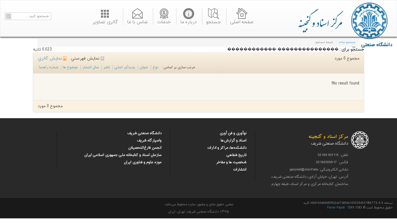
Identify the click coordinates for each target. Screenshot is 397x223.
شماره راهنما (48, 67)
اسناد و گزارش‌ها (233, 140)
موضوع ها (70, 67)
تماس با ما (137, 21)
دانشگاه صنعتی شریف (144, 133)
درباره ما (188, 21)
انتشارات (239, 169)
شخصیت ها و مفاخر (231, 162)
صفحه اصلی (241, 21)
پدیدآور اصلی (124, 67)
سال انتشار (90, 67)
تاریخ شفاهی (236, 155)
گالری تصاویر (105, 21)
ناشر (106, 67)
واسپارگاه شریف (149, 140)
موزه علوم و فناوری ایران (143, 162)
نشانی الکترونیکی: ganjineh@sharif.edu (319, 169)
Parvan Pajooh (336, 208)
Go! (8, 16)
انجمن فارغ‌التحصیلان (145, 148)
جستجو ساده (347, 42)
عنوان (144, 67)
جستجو (213, 21)
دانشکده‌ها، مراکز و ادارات (226, 148)
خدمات (164, 21)
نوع (155, 67)
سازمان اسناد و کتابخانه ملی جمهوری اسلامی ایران (123, 155)
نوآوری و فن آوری (232, 133)
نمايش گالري (50, 58)
